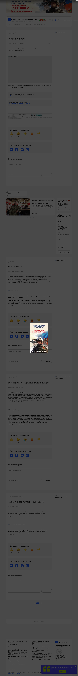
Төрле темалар (39, 621)
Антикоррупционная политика (16, 669)
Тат (58, 20)
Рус (50, 20)
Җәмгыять (12, 377)
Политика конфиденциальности (16, 673)
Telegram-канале (15, 96)
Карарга (62, 671)
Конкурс (11, 33)
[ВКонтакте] (11, 149)
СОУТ (10, 24)
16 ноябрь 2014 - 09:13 (12, 271)
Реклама (17, 24)
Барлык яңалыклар (64, 252)
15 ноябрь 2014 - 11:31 (12, 387)
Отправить (47, 175)
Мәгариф (12, 261)
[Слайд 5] (33, 217)
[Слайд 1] (27, 217)
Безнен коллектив (39, 24)
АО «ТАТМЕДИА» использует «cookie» (18, 670)
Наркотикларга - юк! (15, 496)
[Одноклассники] (16, 149)
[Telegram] (22, 149)
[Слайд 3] (30, 217)
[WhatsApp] (27, 149)
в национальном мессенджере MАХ (20, 103)
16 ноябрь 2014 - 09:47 (12, 43)
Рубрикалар (26, 24)
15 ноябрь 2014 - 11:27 (12, 506)
